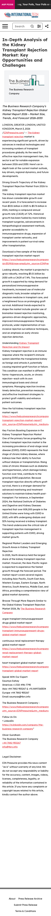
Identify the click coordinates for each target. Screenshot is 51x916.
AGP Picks (7, 4)
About (12, 898)
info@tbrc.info (10, 746)
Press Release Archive (30, 898)
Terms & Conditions (25, 911)
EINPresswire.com (13, 132)
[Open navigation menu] (5, 26)
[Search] (32, 26)
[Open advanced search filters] (39, 26)
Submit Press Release (25, 904)
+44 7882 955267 (11, 742)
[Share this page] (47, 26)
